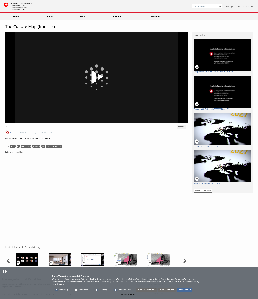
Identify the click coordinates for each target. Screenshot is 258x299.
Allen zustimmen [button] (167, 289)
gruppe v (36, 146)
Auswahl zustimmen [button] (147, 289)
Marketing (103, 290)
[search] (205, 6)
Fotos (83, 16)
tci (18, 146)
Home (16, 16)
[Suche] (220, 6)
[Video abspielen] (96, 77)
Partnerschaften (124, 290)
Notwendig (63, 290)
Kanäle (117, 16)
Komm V (13, 133)
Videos (49, 16)
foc (43, 146)
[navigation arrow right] (185, 261)
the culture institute (54, 146)
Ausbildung (19, 152)
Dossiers (155, 16)
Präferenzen (83, 290)
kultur (12, 146)
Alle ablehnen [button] (185, 289)
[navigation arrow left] (8, 261)
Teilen (182, 127)
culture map (26, 146)
